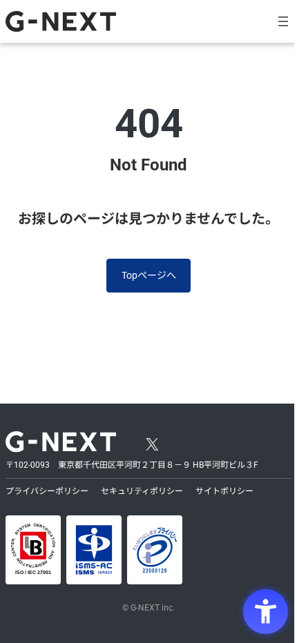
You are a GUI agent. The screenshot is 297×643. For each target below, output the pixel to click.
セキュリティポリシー (142, 491)
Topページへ (149, 275)
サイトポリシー (224, 491)
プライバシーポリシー (47, 491)
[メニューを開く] (283, 21)
